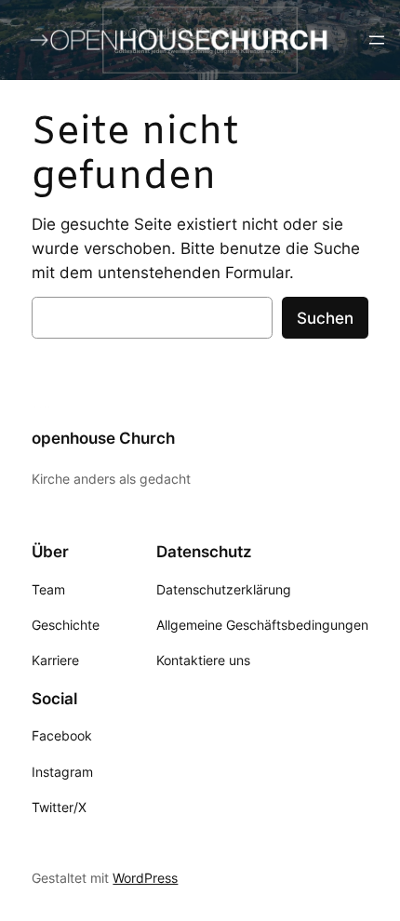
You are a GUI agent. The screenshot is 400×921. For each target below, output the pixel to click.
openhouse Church (103, 438)
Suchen (325, 318)
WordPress (145, 878)
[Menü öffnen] (377, 40)
